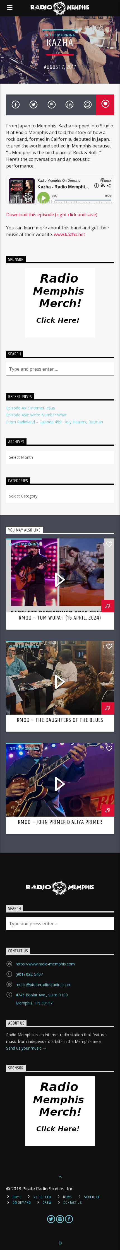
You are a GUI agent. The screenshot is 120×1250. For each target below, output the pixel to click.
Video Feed (42, 1197)
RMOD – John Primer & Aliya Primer (60, 822)
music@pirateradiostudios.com (43, 984)
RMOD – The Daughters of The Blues (60, 720)
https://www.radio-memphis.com (45, 964)
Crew (47, 1203)
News (67, 1197)
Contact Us (72, 1203)
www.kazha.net (69, 234)
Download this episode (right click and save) (51, 215)
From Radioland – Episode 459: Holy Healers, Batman (54, 421)
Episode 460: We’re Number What (36, 415)
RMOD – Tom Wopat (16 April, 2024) (60, 617)
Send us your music (24, 1048)
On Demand (22, 1203)
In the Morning (59, 34)
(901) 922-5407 (29, 974)
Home (17, 1197)
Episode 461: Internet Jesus (30, 408)
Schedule (92, 1197)
